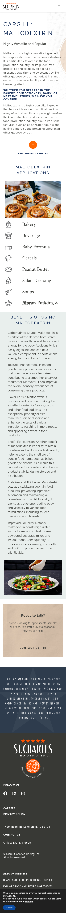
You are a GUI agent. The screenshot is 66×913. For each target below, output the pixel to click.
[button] (59, 6)
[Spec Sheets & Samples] (33, 145)
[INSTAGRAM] (23, 793)
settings (29, 901)
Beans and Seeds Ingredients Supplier (28, 880)
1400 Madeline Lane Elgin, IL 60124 (26, 826)
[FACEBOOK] (5, 793)
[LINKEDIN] (14, 793)
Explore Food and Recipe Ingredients (28, 886)
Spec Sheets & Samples (33, 153)
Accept (9, 907)
